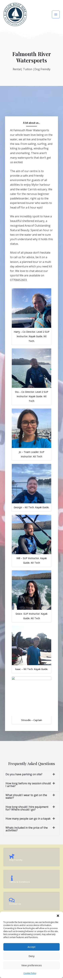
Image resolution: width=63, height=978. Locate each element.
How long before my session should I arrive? (28, 784)
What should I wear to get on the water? (26, 796)
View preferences (31, 965)
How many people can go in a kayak (28, 818)
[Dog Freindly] (11, 856)
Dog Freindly (15, 859)
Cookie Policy (30, 973)
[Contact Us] (11, 900)
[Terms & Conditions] (11, 878)
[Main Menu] (56, 14)
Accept (31, 946)
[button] (58, 915)
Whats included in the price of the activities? (27, 829)
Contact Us (15, 903)
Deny (32, 956)
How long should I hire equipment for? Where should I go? (27, 808)
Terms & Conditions (19, 881)
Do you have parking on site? (24, 774)
